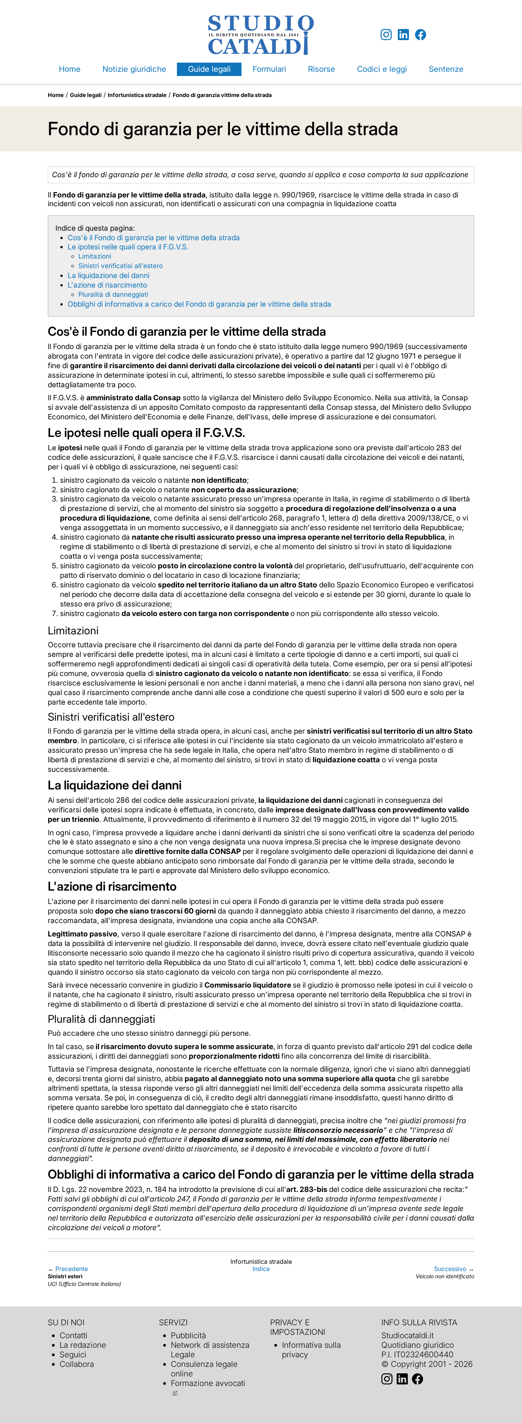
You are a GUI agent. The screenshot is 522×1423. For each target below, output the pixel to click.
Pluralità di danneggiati (113, 294)
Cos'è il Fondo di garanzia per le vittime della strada (154, 237)
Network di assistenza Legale (210, 1349)
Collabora (77, 1364)
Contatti (74, 1335)
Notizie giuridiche (134, 69)
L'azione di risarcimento (107, 284)
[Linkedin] (403, 35)
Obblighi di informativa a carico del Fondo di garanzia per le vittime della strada (199, 304)
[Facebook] (420, 35)
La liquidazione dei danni (108, 275)
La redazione (83, 1345)
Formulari (269, 69)
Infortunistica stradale (137, 95)
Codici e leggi (382, 69)
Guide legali (209, 69)
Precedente (71, 1269)
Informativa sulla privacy (311, 1349)
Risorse (321, 69)
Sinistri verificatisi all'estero (120, 266)
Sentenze (446, 69)
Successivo (450, 1269)
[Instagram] (386, 35)
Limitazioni (94, 256)
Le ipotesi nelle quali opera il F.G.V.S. (128, 246)
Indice (261, 1269)
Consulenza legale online (204, 1368)
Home (70, 69)
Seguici (73, 1354)
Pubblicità (188, 1335)
